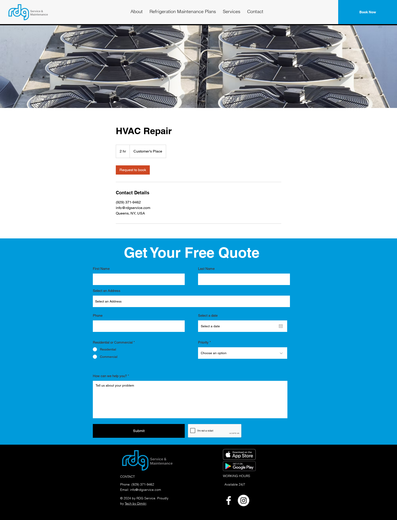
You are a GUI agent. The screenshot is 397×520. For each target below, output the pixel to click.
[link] (133, 170)
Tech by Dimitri (135, 503)
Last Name (206, 268)
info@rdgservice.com (145, 490)
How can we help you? (110, 376)
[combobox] (191, 301)
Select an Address (106, 290)
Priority (203, 342)
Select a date (208, 315)
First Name (101, 268)
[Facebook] (228, 500)
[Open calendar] (281, 326)
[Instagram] (243, 500)
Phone (97, 315)
